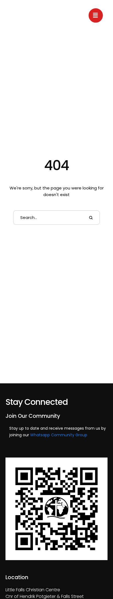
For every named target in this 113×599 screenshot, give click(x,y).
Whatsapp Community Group (58, 435)
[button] (96, 15)
